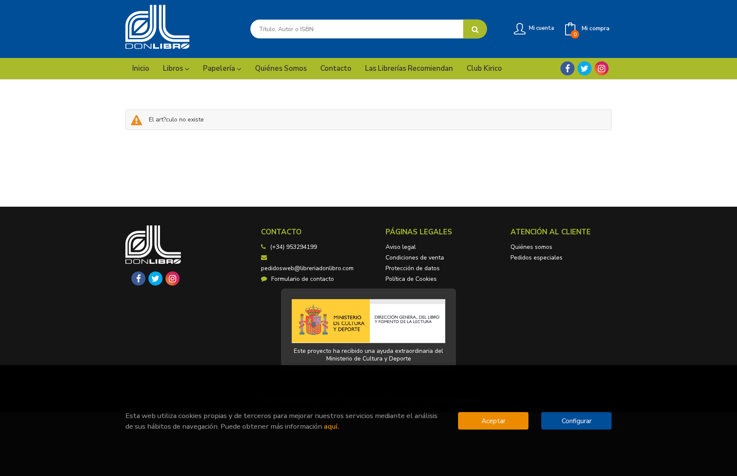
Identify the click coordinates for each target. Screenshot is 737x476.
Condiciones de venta (415, 258)
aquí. (331, 426)
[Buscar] (475, 29)
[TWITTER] (584, 68)
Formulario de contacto (302, 279)
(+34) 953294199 (293, 247)
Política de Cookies (411, 279)
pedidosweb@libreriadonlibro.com (307, 268)
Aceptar (493, 420)
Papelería (220, 68)
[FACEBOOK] (567, 68)
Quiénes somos (531, 247)
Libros (174, 68)
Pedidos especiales (537, 258)
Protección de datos (413, 268)
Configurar (577, 420)
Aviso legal (401, 247)
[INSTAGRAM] (602, 68)
